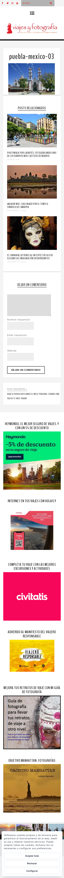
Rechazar (32, 863)
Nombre (18, 319)
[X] (9, 3)
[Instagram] (13, 3)
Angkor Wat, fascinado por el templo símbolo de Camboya (27, 205)
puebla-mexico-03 (31, 56)
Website (11, 350)
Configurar (32, 871)
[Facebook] (4, 3)
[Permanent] (32, 146)
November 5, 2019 (16, 210)
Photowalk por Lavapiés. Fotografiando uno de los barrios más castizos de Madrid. (31, 154)
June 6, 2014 (13, 159)
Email (17, 335)
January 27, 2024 (16, 262)
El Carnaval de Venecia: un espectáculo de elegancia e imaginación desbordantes (30, 256)
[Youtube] (18, 3)
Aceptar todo (32, 855)
